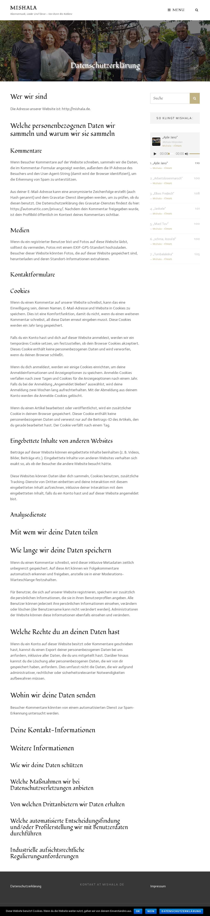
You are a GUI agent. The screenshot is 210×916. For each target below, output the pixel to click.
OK (138, 911)
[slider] (193, 154)
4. (161, 211)
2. (166, 180)
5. (161, 226)
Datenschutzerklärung (25, 886)
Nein (150, 911)
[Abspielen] (155, 154)
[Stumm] (186, 154)
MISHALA (23, 8)
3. (162, 195)
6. (163, 241)
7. (161, 256)
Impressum (158, 886)
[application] (175, 154)
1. (161, 165)
